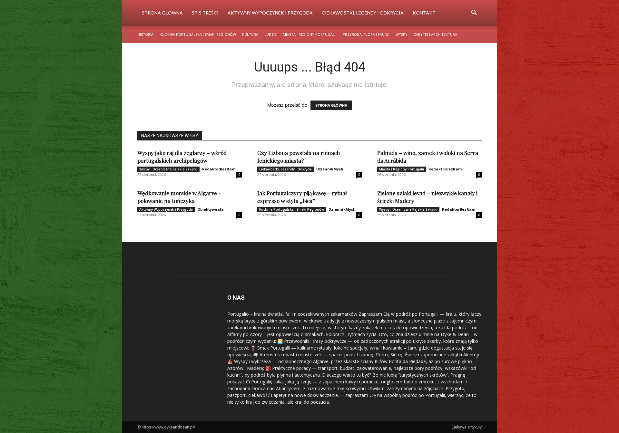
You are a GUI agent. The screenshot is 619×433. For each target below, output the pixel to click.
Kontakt (424, 12)
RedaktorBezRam (218, 169)
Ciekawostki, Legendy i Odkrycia (363, 12)
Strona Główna (162, 12)
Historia (145, 34)
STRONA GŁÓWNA (331, 105)
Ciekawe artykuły (466, 427)
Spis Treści (205, 12)
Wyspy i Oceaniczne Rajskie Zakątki (168, 169)
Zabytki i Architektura (435, 34)
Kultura (250, 34)
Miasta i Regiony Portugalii (310, 34)
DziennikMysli (329, 169)
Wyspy (402, 34)
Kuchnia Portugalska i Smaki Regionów (198, 34)
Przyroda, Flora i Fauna (366, 34)
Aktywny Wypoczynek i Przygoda (270, 12)
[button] (474, 13)
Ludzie (270, 34)
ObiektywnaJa (210, 209)
